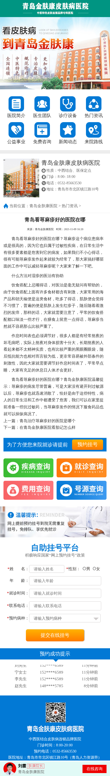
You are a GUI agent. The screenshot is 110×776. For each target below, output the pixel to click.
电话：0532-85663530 (63, 183)
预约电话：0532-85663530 (55, 751)
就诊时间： (18, 593)
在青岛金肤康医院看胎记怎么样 (47, 427)
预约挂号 (87, 444)
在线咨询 (95, 768)
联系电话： (18, 605)
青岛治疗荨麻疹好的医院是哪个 (47, 420)
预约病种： (18, 618)
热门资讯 (70, 205)
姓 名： (18, 568)
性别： (73, 568)
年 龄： (19, 580)
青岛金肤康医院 (43, 205)
